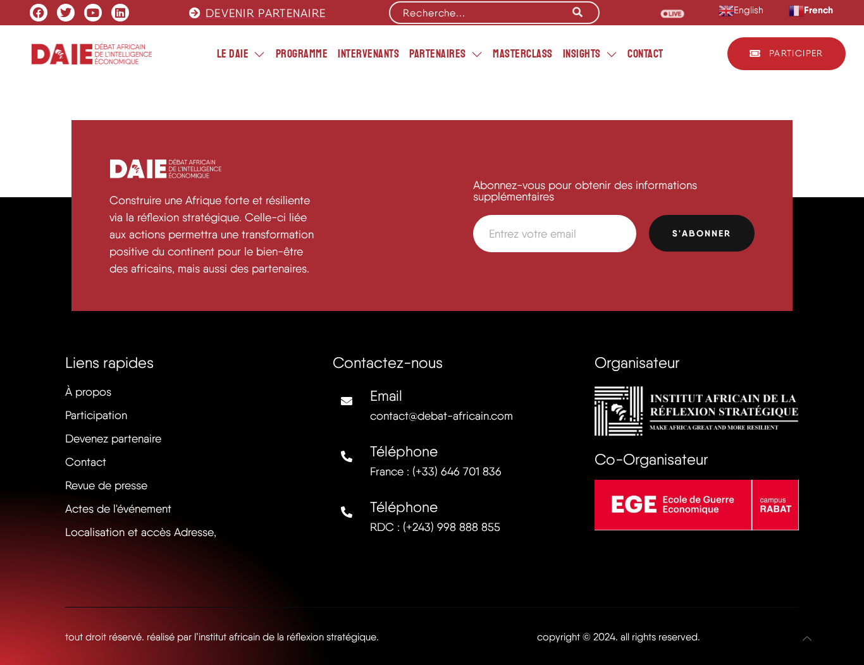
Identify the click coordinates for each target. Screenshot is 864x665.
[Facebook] (38, 12)
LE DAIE (233, 53)
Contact (645, 53)
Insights (582, 53)
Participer (796, 53)
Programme (302, 53)
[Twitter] (66, 12)
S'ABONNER (701, 233)
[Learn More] (807, 638)
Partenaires (437, 53)
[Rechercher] (577, 12)
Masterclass (523, 53)
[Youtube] (93, 12)
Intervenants (368, 53)
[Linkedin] (120, 12)
